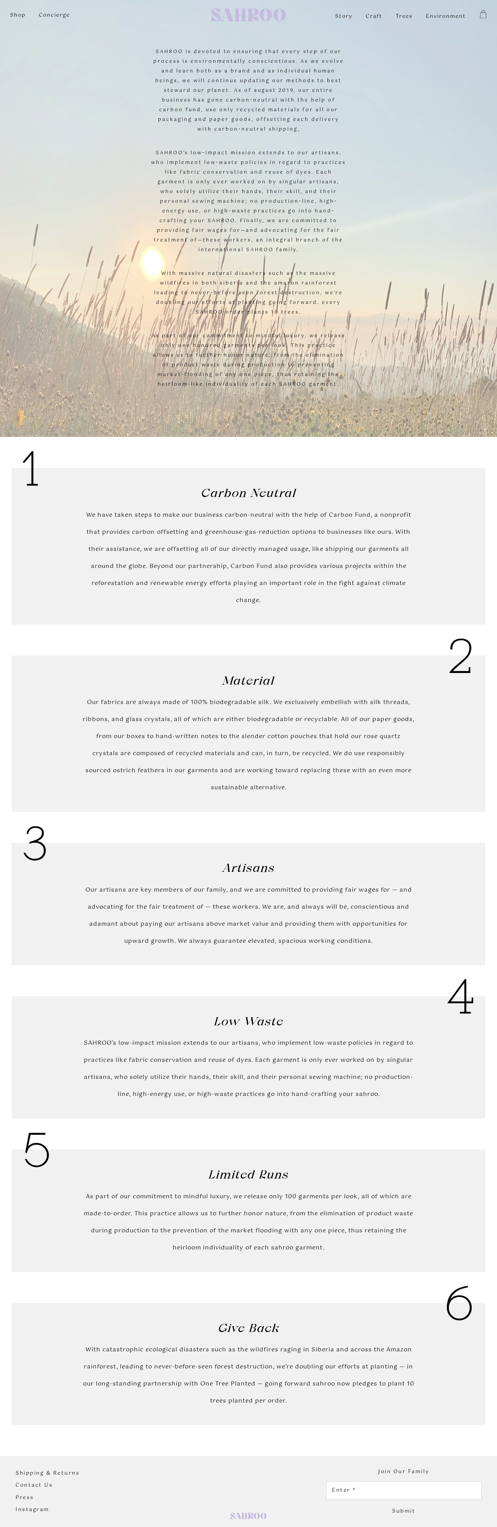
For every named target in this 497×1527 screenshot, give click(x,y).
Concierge (54, 15)
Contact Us (34, 1485)
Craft (374, 16)
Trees (404, 16)
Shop (18, 15)
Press (25, 1498)
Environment (446, 16)
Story (344, 16)
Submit (403, 1511)
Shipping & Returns (48, 1473)
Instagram (32, 1510)
